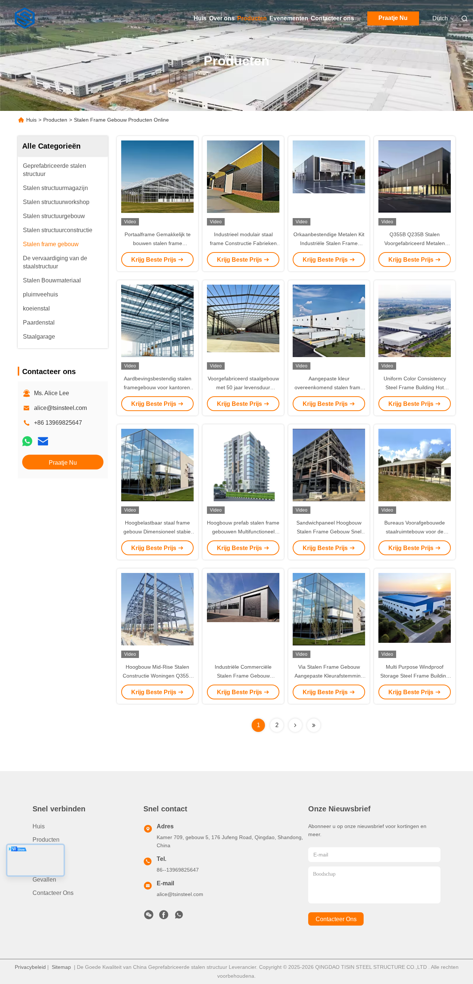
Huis (200, 18)
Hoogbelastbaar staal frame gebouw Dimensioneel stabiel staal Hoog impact (157, 531)
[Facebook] (164, 917)
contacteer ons (336, 919)
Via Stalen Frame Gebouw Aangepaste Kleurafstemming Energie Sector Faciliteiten (329, 676)
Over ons (222, 18)
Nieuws (42, 866)
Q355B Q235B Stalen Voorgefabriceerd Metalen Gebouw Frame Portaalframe (415, 243)
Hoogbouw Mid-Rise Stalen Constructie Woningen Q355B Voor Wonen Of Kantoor (157, 676)
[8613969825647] (179, 917)
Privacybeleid (30, 967)
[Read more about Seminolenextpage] (295, 725)
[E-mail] (43, 441)
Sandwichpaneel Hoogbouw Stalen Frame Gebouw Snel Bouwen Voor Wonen (328, 531)
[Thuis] (25, 18)
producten (46, 840)
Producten (252, 18)
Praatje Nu (393, 18)
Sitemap (61, 967)
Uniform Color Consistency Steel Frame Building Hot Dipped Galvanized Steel (415, 387)
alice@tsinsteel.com (60, 408)
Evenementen (288, 18)
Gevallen (44, 879)
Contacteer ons (332, 18)
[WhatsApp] (27, 441)
